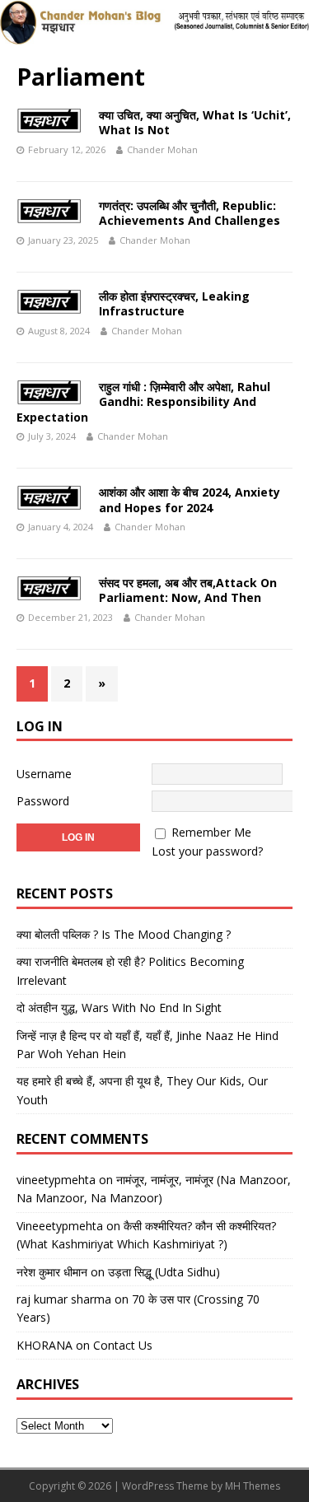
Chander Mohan (162, 149)
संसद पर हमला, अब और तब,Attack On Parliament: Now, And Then (188, 590)
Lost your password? (207, 851)
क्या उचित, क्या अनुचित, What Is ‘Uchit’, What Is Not (195, 122)
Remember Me (211, 832)
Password (42, 801)
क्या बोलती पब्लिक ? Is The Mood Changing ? (123, 934)
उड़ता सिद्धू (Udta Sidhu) (164, 1272)
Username (44, 773)
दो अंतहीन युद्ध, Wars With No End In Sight (119, 1007)
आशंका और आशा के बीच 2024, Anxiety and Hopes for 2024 (189, 499)
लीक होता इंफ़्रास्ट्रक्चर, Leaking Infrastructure (174, 303)
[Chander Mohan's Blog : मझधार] (154, 35)
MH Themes (252, 1486)
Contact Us (122, 1345)
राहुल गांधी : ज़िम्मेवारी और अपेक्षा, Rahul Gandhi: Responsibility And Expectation (143, 401)
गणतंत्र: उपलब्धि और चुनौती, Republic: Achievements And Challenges (189, 213)
